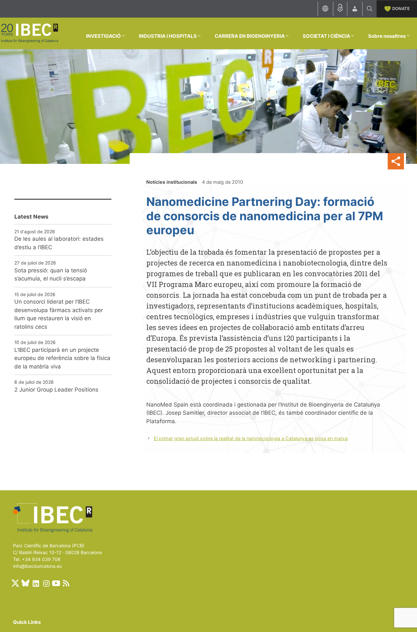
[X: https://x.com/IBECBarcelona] (15, 583)
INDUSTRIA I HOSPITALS (168, 36)
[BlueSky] (25, 583)
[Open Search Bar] (369, 9)
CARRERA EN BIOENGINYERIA (250, 36)
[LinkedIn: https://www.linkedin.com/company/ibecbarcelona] (35, 583)
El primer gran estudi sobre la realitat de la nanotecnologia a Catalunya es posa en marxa (251, 438)
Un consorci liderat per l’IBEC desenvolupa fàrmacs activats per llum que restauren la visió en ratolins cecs (58, 314)
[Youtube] (56, 583)
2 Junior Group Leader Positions (56, 389)
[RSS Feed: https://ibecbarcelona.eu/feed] (66, 583)
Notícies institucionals (171, 182)
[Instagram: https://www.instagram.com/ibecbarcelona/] (46, 583)
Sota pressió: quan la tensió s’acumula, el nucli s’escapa (50, 274)
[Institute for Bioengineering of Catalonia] (29, 33)
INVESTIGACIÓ (103, 36)
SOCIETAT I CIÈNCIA (326, 36)
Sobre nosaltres (387, 36)
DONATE (401, 8)
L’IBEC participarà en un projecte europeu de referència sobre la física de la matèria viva (62, 358)
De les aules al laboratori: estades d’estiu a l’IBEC (59, 243)
